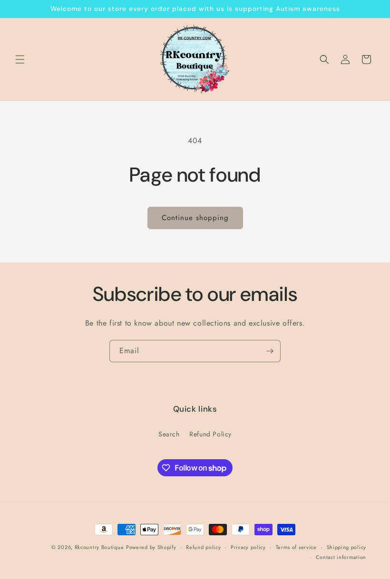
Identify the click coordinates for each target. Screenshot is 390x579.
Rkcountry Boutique (99, 547)
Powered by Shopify (151, 547)
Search (169, 434)
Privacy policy (248, 547)
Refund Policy (210, 434)
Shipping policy (347, 547)
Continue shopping (195, 217)
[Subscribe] (269, 351)
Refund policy (203, 547)
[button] (20, 59)
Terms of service (296, 547)
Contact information (341, 557)
